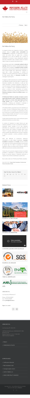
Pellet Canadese (16, 162)
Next (26, 25)
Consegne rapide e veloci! (9, 369)
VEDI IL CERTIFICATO (8, 277)
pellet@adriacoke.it (9, 300)
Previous (21, 25)
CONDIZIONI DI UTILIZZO (9, 345)
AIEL (3, 286)
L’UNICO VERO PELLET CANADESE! (11, 375)
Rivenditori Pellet (9, 163)
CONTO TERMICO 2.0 (8, 372)
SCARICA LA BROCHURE (10, 218)
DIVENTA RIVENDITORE (9, 232)
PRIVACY (5, 342)
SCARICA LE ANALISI (9, 263)
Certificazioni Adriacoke (8, 362)
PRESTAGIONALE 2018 (8, 365)
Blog (11, 162)
